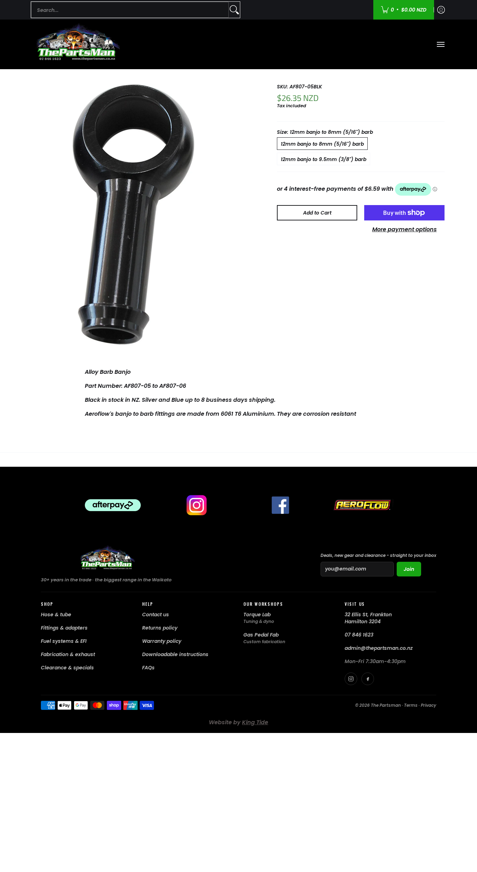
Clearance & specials (67, 667)
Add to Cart (317, 212)
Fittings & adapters (64, 627)
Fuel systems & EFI (64, 641)
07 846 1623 (359, 634)
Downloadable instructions (175, 654)
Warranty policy (161, 641)
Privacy (428, 705)
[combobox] (130, 10)
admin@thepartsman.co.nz (379, 648)
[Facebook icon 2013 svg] (280, 505)
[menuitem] (441, 10)
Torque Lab (257, 614)
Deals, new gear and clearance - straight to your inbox (378, 555)
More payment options (404, 229)
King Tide (255, 722)
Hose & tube (56, 614)
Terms (411, 705)
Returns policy (159, 627)
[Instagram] (351, 679)
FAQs (148, 667)
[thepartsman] (76, 44)
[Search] (234, 10)
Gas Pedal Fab (261, 634)
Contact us (155, 614)
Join (409, 569)
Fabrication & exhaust (68, 654)
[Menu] (440, 44)
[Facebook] (367, 679)
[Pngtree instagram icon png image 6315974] (196, 505)
